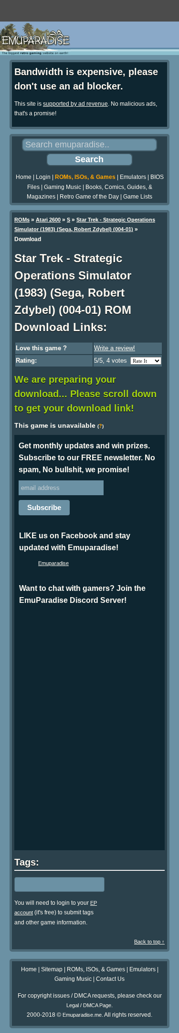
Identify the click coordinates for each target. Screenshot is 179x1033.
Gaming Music (62, 187)
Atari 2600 (48, 219)
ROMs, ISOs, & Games (85, 177)
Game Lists (137, 196)
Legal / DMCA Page (88, 1005)
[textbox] (56, 884)
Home (24, 177)
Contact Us (110, 979)
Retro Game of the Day (89, 196)
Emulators (133, 177)
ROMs (22, 219)
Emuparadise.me (82, 1015)
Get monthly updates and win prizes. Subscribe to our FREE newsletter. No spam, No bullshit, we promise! (87, 458)
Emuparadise (53, 563)
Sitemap (52, 969)
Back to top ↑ (149, 941)
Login (43, 177)
